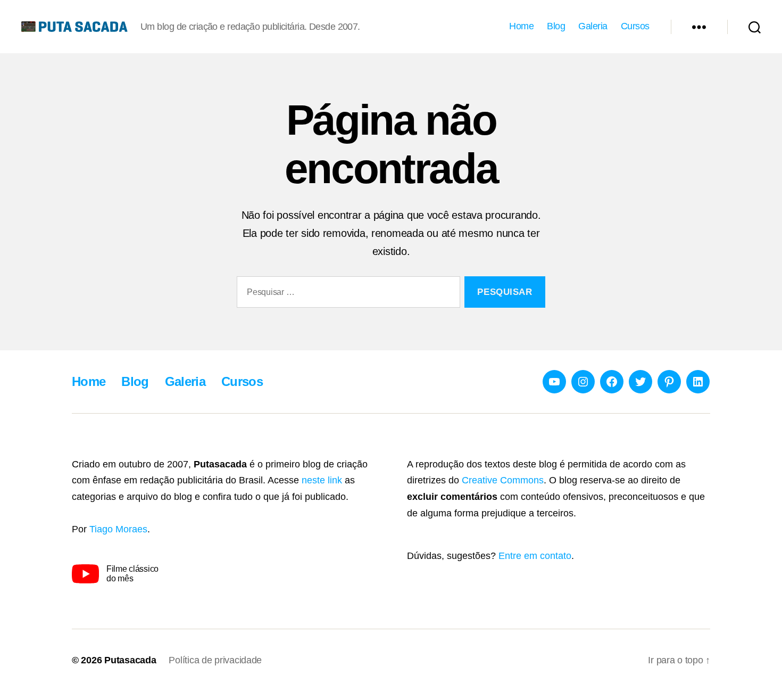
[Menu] (699, 26)
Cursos (635, 26)
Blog (556, 26)
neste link (322, 480)
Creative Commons (503, 480)
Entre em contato (534, 555)
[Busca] (754, 26)
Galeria (593, 26)
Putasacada (130, 660)
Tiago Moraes (118, 529)
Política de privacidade (215, 660)
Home (521, 26)
